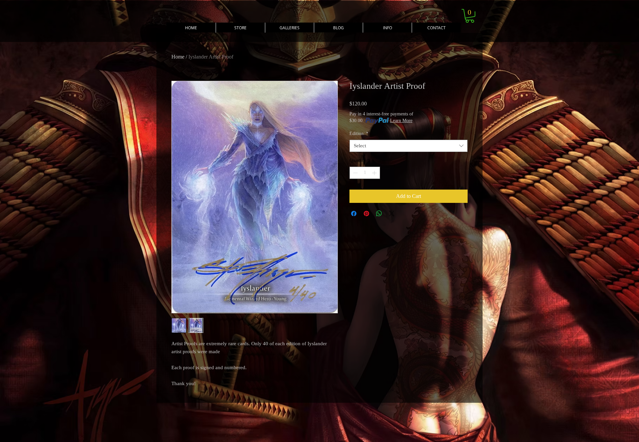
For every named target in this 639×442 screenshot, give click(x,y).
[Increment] (375, 173)
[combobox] (408, 146)
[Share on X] (392, 214)
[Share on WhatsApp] (379, 214)
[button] (387, 28)
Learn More (401, 120)
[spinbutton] (365, 173)
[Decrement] (354, 173)
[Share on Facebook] (354, 214)
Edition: (358, 133)
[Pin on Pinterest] (366, 214)
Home (177, 57)
